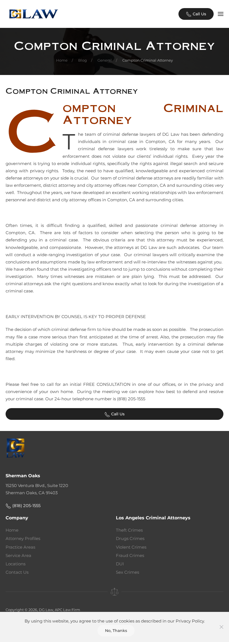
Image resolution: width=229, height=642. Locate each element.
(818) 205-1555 (25, 505)
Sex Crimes (127, 572)
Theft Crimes (129, 530)
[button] (220, 14)
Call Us (199, 13)
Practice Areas (20, 547)
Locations (15, 563)
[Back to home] (33, 14)
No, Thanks (116, 630)
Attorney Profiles (23, 538)
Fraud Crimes (130, 555)
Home (12, 530)
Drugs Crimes (130, 538)
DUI (120, 563)
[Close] (221, 627)
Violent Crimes (131, 547)
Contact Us (17, 572)
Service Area (18, 555)
